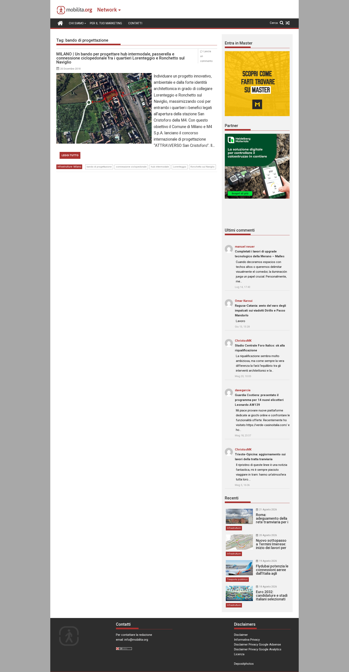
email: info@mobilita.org (132, 639)
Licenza (239, 654)
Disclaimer (241, 635)
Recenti (232, 498)
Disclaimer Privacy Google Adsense (257, 644)
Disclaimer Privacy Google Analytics (257, 649)
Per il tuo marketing (106, 23)
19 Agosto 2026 (268, 561)
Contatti (135, 23)
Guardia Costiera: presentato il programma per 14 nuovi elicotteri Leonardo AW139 (259, 400)
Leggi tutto (70, 155)
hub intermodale (160, 166)
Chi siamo (76, 23)
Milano (77, 166)
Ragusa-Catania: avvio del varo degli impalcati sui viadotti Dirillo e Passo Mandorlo (260, 310)
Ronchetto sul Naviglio (202, 166)
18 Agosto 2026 (268, 586)
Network (107, 10)
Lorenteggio (179, 166)
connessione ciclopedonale (131, 166)
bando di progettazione (99, 166)
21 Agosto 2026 (268, 509)
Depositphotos (244, 664)
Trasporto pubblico (237, 579)
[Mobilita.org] (60, 22)
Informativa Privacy (247, 639)
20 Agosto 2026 (268, 535)
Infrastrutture (65, 166)
